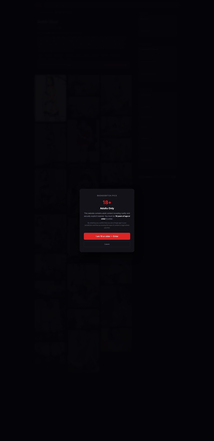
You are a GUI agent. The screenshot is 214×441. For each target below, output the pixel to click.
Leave (107, 244)
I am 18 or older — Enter (107, 236)
